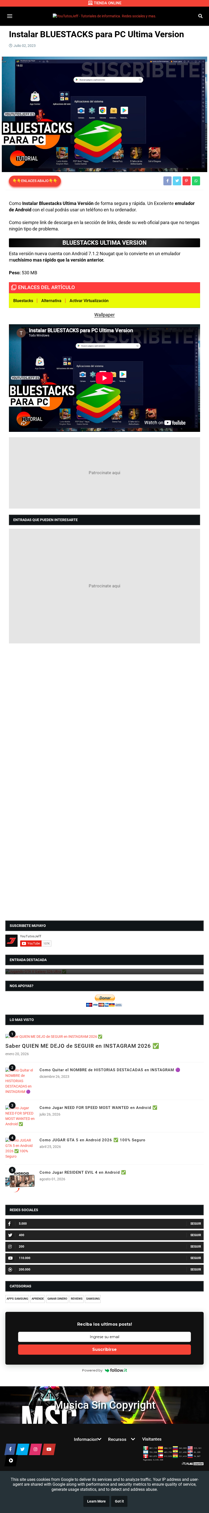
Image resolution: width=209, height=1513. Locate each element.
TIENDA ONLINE (107, 3)
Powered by (92, 1370)
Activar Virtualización (90, 300)
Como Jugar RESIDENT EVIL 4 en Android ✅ (83, 1172)
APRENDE (38, 1298)
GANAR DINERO (57, 1298)
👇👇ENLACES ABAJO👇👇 (34, 181)
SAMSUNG (93, 1298)
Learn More (96, 1501)
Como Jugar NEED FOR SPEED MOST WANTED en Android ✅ (99, 1107)
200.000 (24, 1269)
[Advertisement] (104, 473)
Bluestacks (23, 300)
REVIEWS (77, 1298)
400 (21, 1235)
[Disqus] (104, 713)
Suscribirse (104, 1349)
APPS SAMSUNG (17, 1298)
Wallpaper (104, 314)
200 (21, 1246)
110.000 (24, 1258)
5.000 (23, 1223)
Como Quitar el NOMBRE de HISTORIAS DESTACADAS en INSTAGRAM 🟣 (110, 1070)
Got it (119, 1501)
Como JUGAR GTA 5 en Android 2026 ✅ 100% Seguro (93, 1140)
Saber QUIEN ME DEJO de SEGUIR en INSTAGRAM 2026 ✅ (82, 1046)
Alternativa (51, 300)
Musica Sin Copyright (104, 1405)
